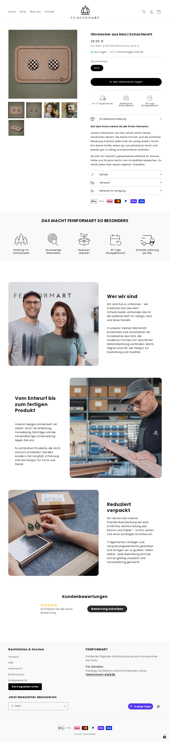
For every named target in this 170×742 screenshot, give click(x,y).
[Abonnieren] (64, 706)
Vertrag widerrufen (25, 686)
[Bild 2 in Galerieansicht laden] (34, 110)
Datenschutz (16, 674)
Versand (13, 657)
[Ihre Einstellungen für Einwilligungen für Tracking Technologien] (164, 736)
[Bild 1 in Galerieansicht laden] (16, 110)
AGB (10, 662)
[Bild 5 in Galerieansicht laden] (16, 128)
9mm (97, 68)
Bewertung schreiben (107, 609)
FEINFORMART (89, 734)
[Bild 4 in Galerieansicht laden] (69, 110)
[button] (144, 11)
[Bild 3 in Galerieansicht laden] (52, 110)
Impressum (15, 668)
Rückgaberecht (17, 680)
